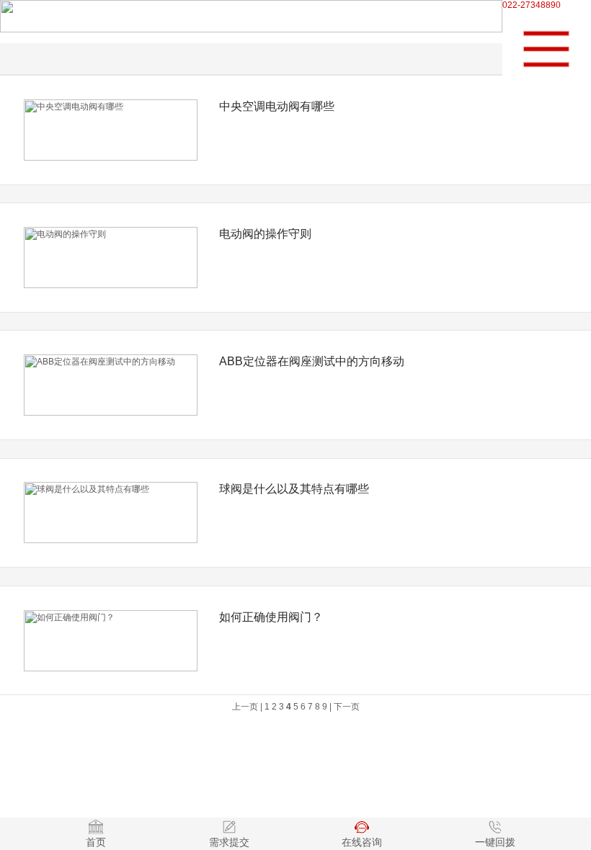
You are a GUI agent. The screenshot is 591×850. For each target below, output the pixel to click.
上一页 (245, 707)
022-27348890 (531, 5)
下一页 (347, 707)
